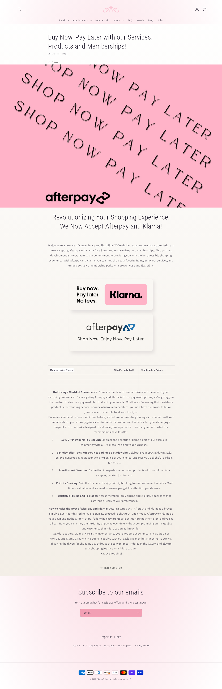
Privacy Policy (142, 645)
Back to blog (113, 568)
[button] (19, 9)
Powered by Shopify (123, 679)
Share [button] (55, 62)
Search (76, 645)
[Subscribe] (138, 613)
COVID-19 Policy (92, 645)
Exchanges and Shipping (117, 645)
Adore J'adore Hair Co (106, 679)
